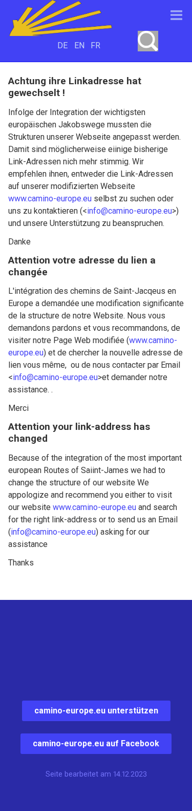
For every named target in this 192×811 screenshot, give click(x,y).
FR (95, 45)
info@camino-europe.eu (129, 211)
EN (79, 45)
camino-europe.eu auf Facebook (96, 743)
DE (62, 45)
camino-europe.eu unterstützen (96, 710)
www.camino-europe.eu (50, 198)
